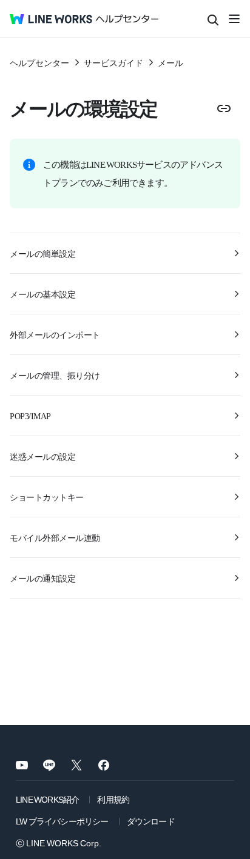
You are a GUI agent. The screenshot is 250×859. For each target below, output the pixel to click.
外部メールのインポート (55, 334)
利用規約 (113, 799)
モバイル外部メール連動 (55, 537)
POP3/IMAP (30, 416)
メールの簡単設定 (42, 253)
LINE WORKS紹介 (47, 799)
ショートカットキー (47, 497)
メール (170, 62)
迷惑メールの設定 (42, 456)
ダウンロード (151, 821)
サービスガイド (113, 62)
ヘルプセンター (39, 62)
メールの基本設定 (42, 294)
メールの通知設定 (42, 578)
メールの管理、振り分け (55, 375)
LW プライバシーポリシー (62, 821)
